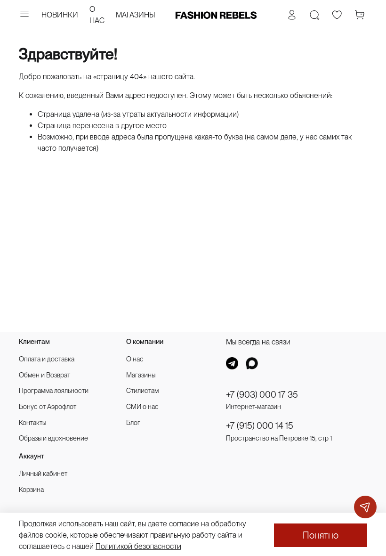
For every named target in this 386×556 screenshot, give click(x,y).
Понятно (320, 535)
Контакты (32, 422)
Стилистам (142, 390)
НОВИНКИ (59, 14)
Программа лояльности (53, 390)
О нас (135, 359)
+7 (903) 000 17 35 (262, 394)
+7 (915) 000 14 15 (259, 425)
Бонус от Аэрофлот (47, 406)
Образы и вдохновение (53, 438)
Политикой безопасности (138, 546)
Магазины (140, 375)
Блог (133, 422)
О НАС (97, 15)
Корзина (31, 489)
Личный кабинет (43, 473)
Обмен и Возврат (44, 375)
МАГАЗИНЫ (135, 14)
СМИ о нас (142, 406)
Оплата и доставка (46, 359)
